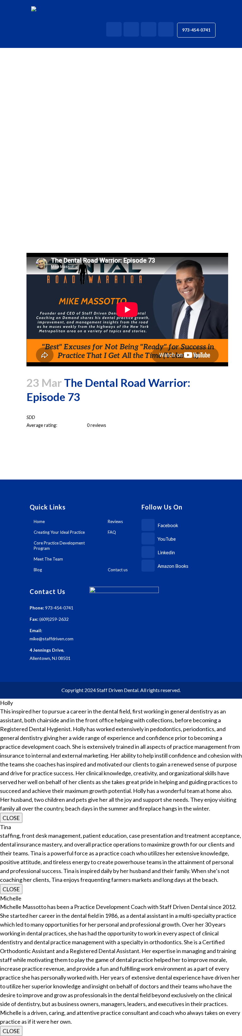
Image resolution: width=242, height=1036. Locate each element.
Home (39, 521)
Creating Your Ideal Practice (59, 532)
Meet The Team (48, 559)
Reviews (115, 521)
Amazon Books (172, 566)
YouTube (166, 539)
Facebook (167, 525)
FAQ (112, 532)
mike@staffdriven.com (51, 638)
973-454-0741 (196, 29)
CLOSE (11, 817)
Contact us (118, 569)
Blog (38, 569)
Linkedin (166, 552)
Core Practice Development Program (59, 545)
